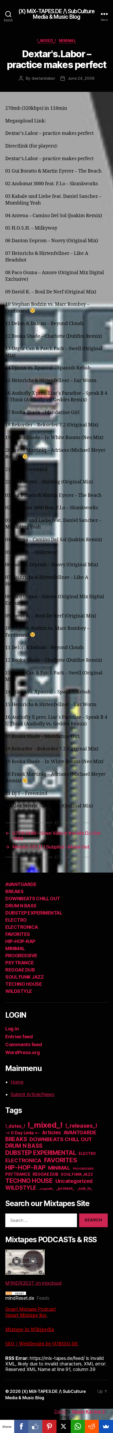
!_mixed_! (46, 40)
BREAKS (14, 891)
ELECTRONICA (21, 927)
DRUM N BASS (21, 905)
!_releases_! (81, 1125)
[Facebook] (21, 1426)
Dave (59, 1411)
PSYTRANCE (19, 962)
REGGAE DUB (20, 970)
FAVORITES (17, 934)
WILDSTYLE (18, 991)
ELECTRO (16, 920)
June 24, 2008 (81, 78)
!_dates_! (15, 1126)
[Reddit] (92, 1426)
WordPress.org (22, 1052)
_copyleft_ (46, 1189)
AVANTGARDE (20, 884)
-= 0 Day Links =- (22, 1132)
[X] (63, 1426)
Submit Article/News (32, 1094)
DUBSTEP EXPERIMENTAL (33, 913)
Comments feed (23, 1044)
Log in (12, 1028)
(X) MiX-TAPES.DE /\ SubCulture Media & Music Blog (56, 14)
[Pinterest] (49, 1426)
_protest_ (65, 1188)
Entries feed (19, 1036)
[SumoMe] (106, 1426)
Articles (51, 1133)
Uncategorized (74, 1181)
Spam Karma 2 (88, 1411)
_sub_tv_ (85, 1188)
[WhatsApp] (78, 1426)
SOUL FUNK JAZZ (24, 977)
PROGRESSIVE (21, 955)
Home (17, 1082)
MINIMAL (67, 40)
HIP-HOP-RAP (20, 941)
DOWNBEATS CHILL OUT (32, 898)
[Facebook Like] (35, 1426)
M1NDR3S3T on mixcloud (33, 1283)
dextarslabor (43, 78)
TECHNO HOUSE (23, 984)
